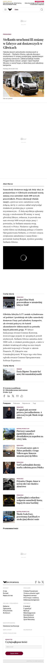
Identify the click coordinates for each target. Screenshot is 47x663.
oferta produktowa (9, 633)
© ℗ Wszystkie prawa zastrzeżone (15, 390)
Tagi (34, 403)
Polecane (16, 403)
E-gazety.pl (27, 608)
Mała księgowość (29, 613)
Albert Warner (8, 184)
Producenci (7, 34)
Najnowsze (26, 403)
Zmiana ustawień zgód (31, 593)
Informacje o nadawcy (31, 598)
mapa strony (7, 630)
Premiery (19, 369)
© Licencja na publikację (12, 388)
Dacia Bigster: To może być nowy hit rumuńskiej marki (29, 373)
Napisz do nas (8, 595)
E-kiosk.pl (27, 606)
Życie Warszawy (29, 619)
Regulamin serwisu (30, 595)
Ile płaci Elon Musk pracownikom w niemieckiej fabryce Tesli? (29, 302)
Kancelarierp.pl (29, 615)
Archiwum (6, 613)
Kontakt (5, 593)
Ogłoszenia (7, 608)
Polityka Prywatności (31, 591)
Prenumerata (7, 611)
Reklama (6, 606)
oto (16, 9)
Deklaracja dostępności (31, 600)
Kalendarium (28, 630)
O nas (5, 591)
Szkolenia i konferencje (11, 626)
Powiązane (7, 403)
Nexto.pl (26, 611)
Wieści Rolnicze (29, 617)
